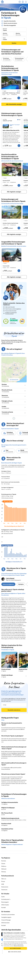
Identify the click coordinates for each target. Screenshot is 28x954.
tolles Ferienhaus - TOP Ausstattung (12, 754)
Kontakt (3, 907)
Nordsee (3, 861)
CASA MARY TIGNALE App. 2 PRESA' (11, 92)
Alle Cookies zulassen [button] (15, 948)
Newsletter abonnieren (14, 710)
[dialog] (15, 942)
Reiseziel (5, 28)
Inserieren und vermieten (8, 914)
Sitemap (3, 871)
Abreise (18, 33)
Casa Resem (14, 753)
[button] (26, 2)
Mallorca (3, 866)
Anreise (5, 33)
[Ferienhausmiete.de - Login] (23, 2)
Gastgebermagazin (6, 917)
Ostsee (3, 863)
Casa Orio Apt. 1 (21, 753)
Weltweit (3, 869)
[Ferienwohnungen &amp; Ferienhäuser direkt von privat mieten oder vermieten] (2, 2)
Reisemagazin (5, 902)
